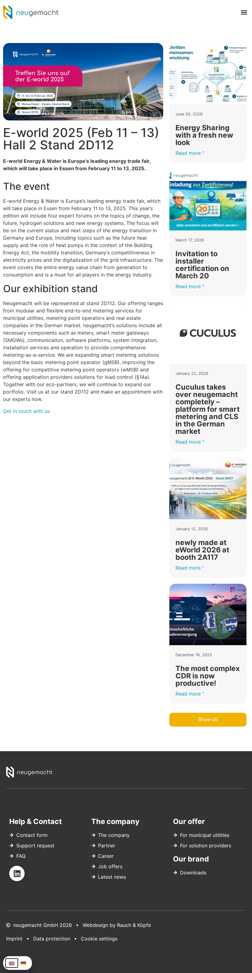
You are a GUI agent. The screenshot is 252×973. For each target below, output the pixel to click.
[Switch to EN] (12, 963)
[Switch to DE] (23, 963)
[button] (244, 12)
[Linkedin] (17, 873)
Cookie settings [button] (99, 939)
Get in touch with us (26, 411)
